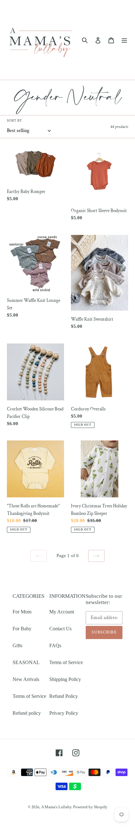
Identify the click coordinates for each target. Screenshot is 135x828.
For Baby (22, 628)
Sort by (14, 120)
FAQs (55, 645)
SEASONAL (26, 662)
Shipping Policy (65, 679)
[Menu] (124, 40)
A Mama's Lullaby (56, 807)
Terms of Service (29, 696)
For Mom (22, 611)
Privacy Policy (63, 713)
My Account (61, 611)
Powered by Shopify (90, 807)
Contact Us (60, 628)
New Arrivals (26, 679)
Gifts (17, 645)
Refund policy (27, 713)
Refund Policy (63, 696)
